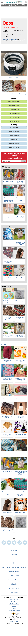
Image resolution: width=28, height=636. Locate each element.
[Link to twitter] (9, 542)
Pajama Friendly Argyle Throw (20, 182)
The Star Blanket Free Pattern (7, 454)
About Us (14, 550)
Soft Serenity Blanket (8, 181)
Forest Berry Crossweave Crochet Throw (20, 454)
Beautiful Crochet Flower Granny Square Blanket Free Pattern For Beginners (8, 199)
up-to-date (17, 34)
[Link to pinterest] (14, 542)
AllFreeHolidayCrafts (14, 604)
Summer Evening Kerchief (7, 435)
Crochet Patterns (14, 117)
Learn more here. (14, 621)
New (2, 344)
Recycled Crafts (14, 105)
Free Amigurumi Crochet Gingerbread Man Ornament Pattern (20, 379)
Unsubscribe (14, 592)
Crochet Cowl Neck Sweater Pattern (20, 417)
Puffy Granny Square (20, 301)
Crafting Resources (14, 113)
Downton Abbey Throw (20, 278)
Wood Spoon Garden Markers (8, 336)
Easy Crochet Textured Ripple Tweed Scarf (8, 319)
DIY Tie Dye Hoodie (8, 241)
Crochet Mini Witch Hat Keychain (20, 435)
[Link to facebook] (4, 542)
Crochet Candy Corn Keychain (20, 361)
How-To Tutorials (14, 139)
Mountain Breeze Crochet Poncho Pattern (8, 261)
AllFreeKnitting (14, 602)
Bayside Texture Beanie (20, 398)
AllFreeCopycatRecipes (14, 610)
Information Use (19, 158)
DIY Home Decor (14, 121)
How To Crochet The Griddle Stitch (7, 417)
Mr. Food (14, 606)
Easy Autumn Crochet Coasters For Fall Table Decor (20, 218)
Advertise (14, 554)
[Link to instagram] (19, 542)
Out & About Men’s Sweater (7, 361)
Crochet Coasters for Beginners (8, 301)
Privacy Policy (11, 158)
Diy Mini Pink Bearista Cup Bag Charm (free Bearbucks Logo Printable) (20, 243)
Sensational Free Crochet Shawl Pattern (20, 199)
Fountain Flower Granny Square (20, 94)
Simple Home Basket (14, 77)
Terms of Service (14, 588)
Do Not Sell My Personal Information (14, 567)
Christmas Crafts (14, 109)
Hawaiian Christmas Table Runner (8, 278)
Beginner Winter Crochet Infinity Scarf (20, 336)
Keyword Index (14, 571)
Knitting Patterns (14, 147)
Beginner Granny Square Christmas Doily (20, 319)
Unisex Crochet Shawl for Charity (8, 94)
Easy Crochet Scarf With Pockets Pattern (7, 398)
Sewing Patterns (14, 135)
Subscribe (14, 584)
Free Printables (14, 128)
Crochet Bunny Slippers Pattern (8, 217)
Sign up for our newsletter (10, 39)
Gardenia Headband (19, 260)
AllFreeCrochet (14, 599)
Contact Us (14, 559)
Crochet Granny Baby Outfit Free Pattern (7, 379)
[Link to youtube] (25, 542)
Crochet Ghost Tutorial (20, 512)
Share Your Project (14, 580)
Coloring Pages (14, 143)
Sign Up (23, 161)
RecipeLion (14, 608)
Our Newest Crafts (14, 102)
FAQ (14, 563)
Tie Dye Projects (14, 131)
